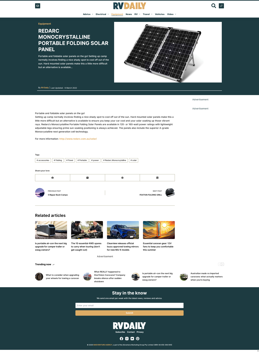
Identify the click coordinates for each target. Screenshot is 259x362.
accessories (43, 160)
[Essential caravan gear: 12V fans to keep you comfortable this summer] (159, 230)
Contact (131, 332)
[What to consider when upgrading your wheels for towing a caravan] (39, 277)
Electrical (101, 14)
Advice (87, 14)
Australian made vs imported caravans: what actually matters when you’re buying (207, 276)
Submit (129, 313)
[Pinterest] (122, 177)
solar (134, 160)
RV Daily (45, 87)
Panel (69, 160)
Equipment (117, 14)
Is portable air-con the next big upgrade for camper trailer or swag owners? (51, 246)
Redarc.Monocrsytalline (114, 160)
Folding (58, 160)
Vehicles (159, 14)
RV (136, 14)
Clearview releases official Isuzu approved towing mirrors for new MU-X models (123, 246)
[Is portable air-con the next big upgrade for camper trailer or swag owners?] (51, 230)
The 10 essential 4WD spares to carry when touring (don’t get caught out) (86, 246)
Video (170, 14)
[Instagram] (127, 338)
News (129, 14)
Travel (146, 14)
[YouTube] (132, 338)
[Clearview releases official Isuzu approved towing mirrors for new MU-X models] (123, 230)
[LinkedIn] (157, 177)
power (95, 160)
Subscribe (120, 332)
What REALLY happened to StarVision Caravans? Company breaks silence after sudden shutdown (109, 276)
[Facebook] (52, 177)
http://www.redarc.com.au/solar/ (78, 138)
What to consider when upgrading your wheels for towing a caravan (62, 277)
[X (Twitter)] (87, 177)
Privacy (140, 332)
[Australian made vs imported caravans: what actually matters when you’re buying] (184, 277)
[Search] (213, 5)
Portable (82, 160)
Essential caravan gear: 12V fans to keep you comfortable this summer (158, 246)
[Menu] (221, 5)
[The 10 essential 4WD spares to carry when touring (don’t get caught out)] (87, 230)
